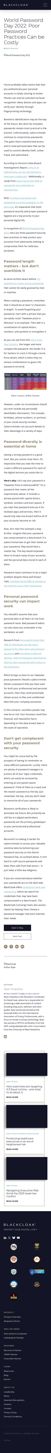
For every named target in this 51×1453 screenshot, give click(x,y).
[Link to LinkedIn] (5, 1237)
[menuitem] (25, 1319)
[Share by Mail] (22, 946)
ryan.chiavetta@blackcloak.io (21, 994)
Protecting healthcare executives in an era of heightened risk (19, 1141)
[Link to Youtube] (18, 1237)
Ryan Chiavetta (12, 48)
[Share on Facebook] (6, 946)
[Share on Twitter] (11, 946)
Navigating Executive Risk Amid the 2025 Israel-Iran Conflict (22, 1193)
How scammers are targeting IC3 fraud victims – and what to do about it (24, 1089)
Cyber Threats (12, 1082)
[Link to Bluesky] (13, 1237)
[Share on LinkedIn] (17, 946)
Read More (12, 1097)
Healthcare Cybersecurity (28, 1134)
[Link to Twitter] (9, 1238)
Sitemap (7, 1440)
